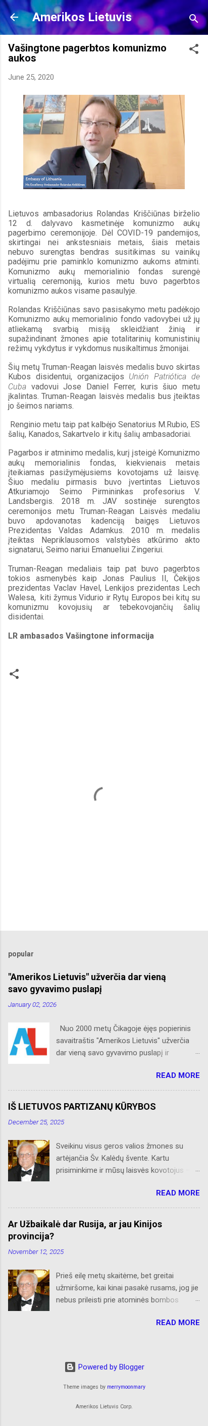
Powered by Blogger (110, 1367)
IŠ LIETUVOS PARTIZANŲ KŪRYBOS (82, 1106)
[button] (194, 51)
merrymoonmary (126, 1387)
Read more (178, 1075)
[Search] (194, 20)
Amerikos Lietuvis (82, 17)
